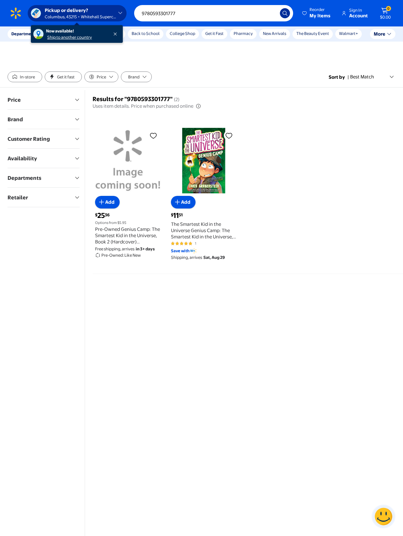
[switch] (25, 76)
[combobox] (213, 13)
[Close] (116, 34)
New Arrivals (274, 33)
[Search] (285, 13)
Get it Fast (214, 33)
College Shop (182, 33)
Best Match (362, 77)
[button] (316, 13)
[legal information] (198, 106)
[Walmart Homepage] (16, 13)
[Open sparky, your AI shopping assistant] (383, 516)
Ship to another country (69, 37)
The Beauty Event (312, 33)
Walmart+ (348, 33)
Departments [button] (24, 33)
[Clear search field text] (270, 13)
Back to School (146, 33)
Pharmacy (243, 33)
